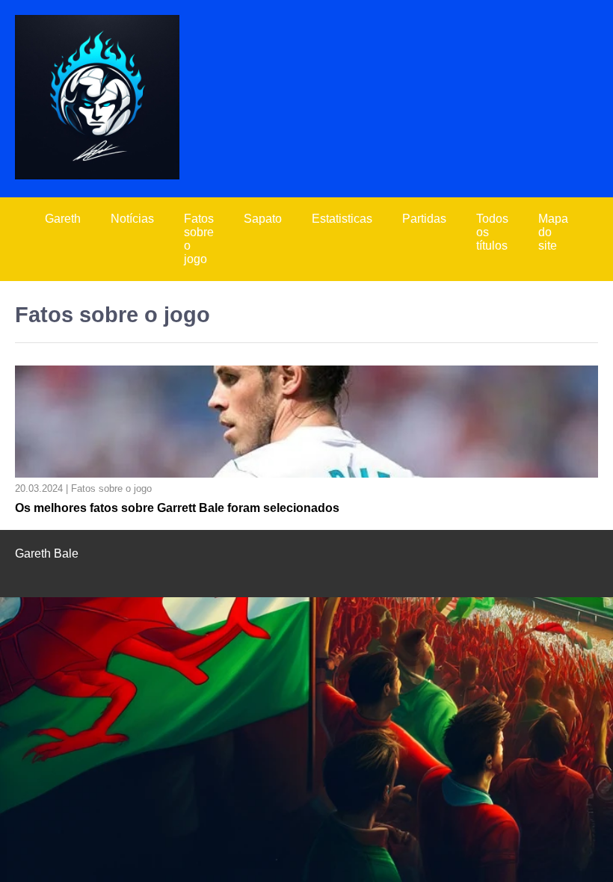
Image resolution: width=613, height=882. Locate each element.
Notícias (132, 218)
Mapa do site (553, 232)
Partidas (424, 218)
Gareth (63, 218)
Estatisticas (342, 218)
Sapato (263, 218)
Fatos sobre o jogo (199, 238)
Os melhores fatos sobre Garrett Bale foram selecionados (177, 508)
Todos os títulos (492, 232)
